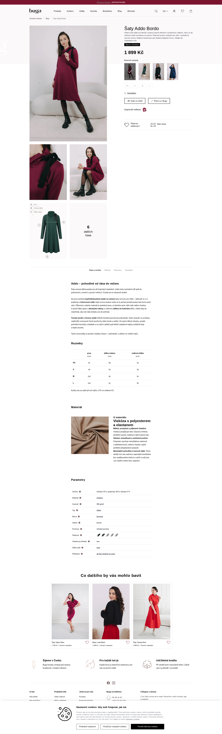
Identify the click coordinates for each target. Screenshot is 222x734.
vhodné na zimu (108, 554)
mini (98, 548)
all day (99, 554)
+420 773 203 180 (119, 701)
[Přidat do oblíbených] (87, 642)
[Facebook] (108, 682)
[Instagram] (113, 682)
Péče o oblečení (60, 700)
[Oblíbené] (183, 11)
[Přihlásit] (174, 11)
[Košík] (191, 11)
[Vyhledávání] (156, 11)
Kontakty (82, 697)
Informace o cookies (133, 719)
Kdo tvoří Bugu (34, 700)
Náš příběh (33, 697)
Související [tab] (129, 270)
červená (100, 516)
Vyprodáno (131, 93)
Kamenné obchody (86, 700)
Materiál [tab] (107, 270)
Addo (99, 510)
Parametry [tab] (118, 270)
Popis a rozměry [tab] (95, 270)
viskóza (100, 498)
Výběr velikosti (59, 697)
